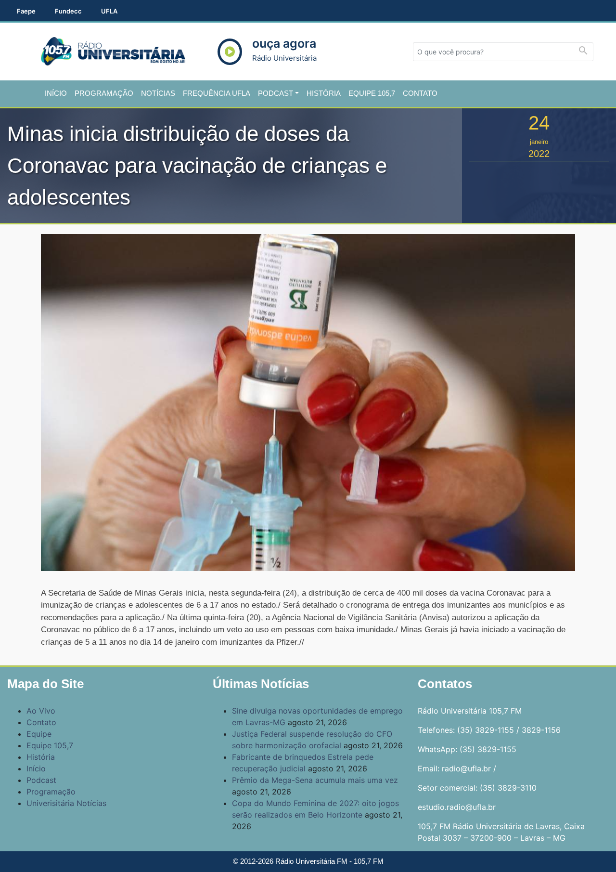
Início (56, 93)
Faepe (26, 11)
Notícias (158, 93)
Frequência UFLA (216, 93)
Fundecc (68, 11)
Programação (104, 93)
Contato (420, 93)
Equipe (38, 734)
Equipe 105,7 (371, 93)
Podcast (275, 93)
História (324, 93)
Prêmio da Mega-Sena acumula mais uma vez (315, 780)
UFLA (109, 11)
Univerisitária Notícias (66, 803)
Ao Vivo (40, 711)
